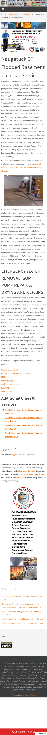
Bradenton (39, 474)
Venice (25, 474)
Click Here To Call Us (25, 731)
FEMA (3, 377)
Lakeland (19, 477)
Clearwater (22, 471)
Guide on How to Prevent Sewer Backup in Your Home (23, 623)
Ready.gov (5, 387)
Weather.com (6, 391)
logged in (15, 454)
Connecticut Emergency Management (16, 373)
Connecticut (25, 15)
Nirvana (23, 695)
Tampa (31, 474)
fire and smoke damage (23, 167)
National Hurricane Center (12, 384)
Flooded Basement (11, 15)
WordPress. (32, 695)
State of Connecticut (9, 370)
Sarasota (31, 471)
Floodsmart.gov (7, 380)
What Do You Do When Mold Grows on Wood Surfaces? (23, 619)
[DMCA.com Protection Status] (6, 647)
